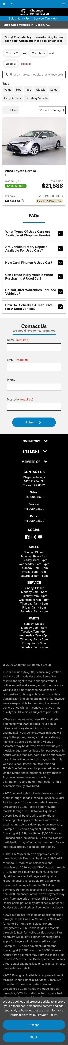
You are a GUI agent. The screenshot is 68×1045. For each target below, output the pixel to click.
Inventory (31, 441)
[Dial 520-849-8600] (12, 4)
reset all (26, 63)
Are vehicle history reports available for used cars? (26, 248)
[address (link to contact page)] (4, 4)
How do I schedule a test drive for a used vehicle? (29, 307)
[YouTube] (40, 537)
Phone (11, 379)
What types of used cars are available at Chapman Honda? (27, 233)
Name (18, 340)
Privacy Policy (47, 1014)
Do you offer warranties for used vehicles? (30, 291)
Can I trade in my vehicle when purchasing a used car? (29, 276)
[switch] (64, 4)
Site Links (31, 451)
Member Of (31, 462)
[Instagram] (34, 537)
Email (18, 359)
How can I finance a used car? (28, 262)
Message (20, 399)
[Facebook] (27, 537)
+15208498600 (34, 497)
